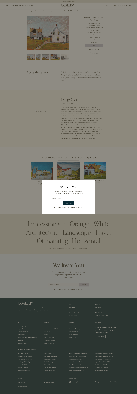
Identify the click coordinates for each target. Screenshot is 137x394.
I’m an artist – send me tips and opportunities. (69, 207)
